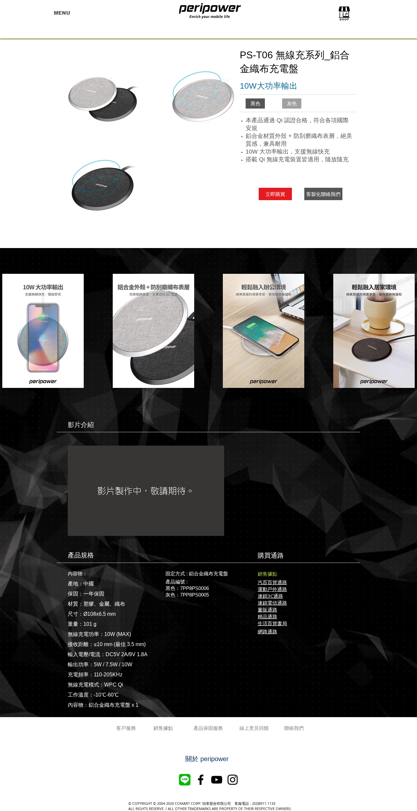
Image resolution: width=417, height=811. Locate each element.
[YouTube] (216, 780)
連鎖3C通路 (270, 596)
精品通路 (267, 616)
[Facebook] (201, 780)
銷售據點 (267, 573)
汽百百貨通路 (272, 582)
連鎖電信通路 (272, 602)
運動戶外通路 (272, 589)
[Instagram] (232, 780)
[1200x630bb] (185, 780)
